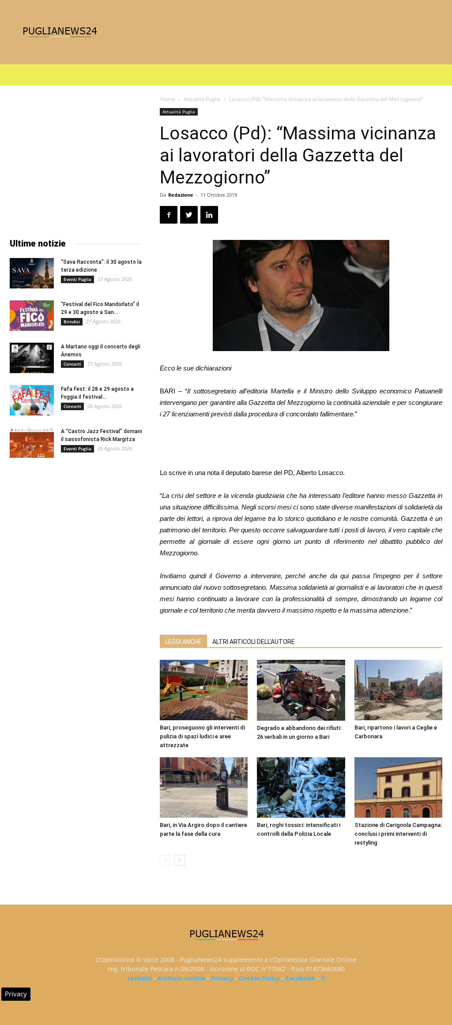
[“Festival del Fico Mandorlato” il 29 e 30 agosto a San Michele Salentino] (32, 315)
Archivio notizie (181, 978)
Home (167, 99)
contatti (140, 978)
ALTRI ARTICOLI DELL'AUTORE (253, 641)
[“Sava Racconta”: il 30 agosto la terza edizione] (32, 273)
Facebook (300, 978)
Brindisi (72, 321)
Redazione (180, 194)
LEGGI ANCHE (183, 641)
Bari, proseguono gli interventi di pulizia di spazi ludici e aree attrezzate (202, 736)
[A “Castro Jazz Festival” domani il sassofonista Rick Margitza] (32, 442)
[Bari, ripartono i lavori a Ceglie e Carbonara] (398, 690)
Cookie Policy (259, 978)
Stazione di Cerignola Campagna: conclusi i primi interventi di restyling (398, 834)
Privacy (222, 978)
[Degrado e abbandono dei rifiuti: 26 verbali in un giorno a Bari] (301, 690)
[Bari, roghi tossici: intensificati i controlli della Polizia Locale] (301, 787)
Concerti (72, 364)
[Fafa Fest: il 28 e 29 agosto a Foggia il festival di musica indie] (32, 400)
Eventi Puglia (77, 279)
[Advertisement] (301, 444)
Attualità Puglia (202, 99)
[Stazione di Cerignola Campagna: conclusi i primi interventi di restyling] (398, 787)
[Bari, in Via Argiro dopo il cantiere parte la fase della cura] (204, 787)
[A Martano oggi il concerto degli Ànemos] (32, 358)
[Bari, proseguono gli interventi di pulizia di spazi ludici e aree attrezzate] (204, 690)
